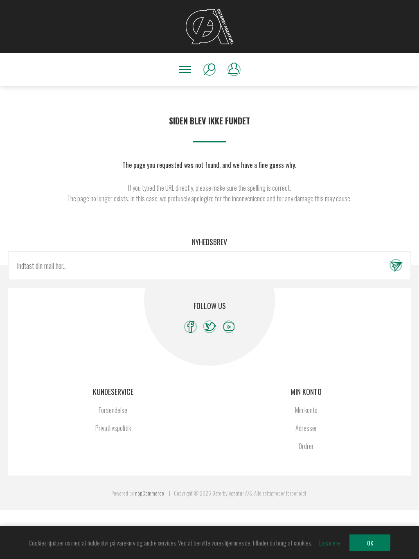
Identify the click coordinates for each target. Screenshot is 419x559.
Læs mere (329, 543)
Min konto (306, 410)
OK (370, 543)
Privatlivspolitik (113, 428)
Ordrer (306, 446)
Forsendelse (113, 410)
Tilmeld (396, 266)
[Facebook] (190, 327)
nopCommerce (149, 493)
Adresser (306, 428)
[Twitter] (210, 327)
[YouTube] (229, 327)
